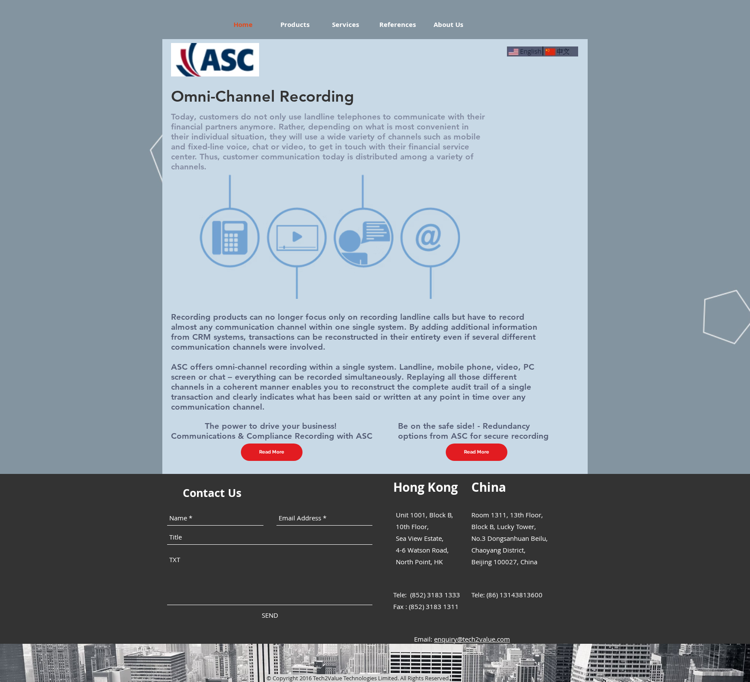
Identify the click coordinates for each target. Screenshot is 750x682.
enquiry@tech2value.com (472, 639)
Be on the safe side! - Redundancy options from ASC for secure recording (473, 431)
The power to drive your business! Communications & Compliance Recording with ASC (271, 431)
